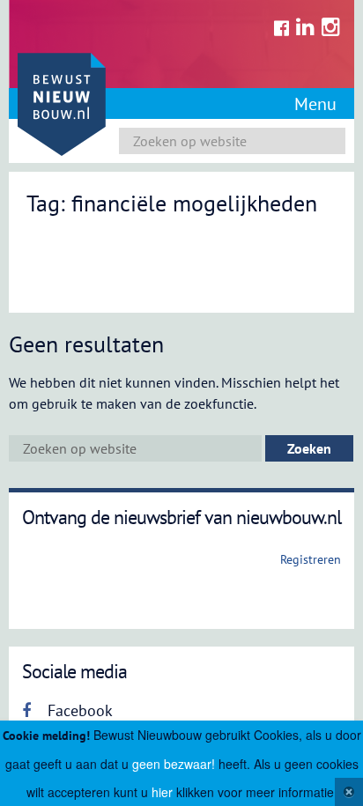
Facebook (78, 710)
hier (162, 792)
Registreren (310, 559)
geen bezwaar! (173, 764)
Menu (315, 103)
